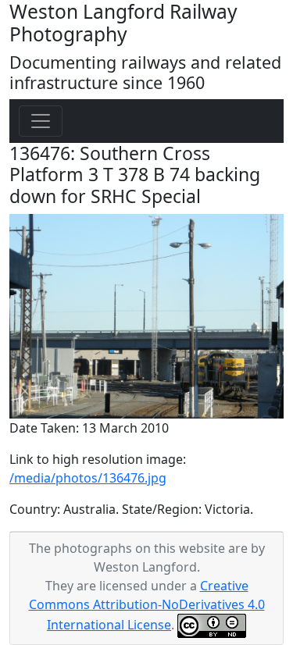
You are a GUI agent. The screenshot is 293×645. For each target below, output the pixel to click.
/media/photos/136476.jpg (87, 477)
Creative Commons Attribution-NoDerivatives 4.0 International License (147, 605)
